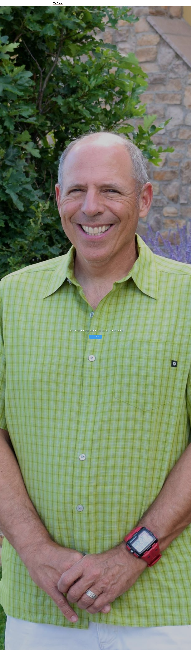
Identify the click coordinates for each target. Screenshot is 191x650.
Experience (121, 3)
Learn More (95, 336)
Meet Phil (112, 3)
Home (106, 3)
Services (129, 3)
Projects (136, 3)
